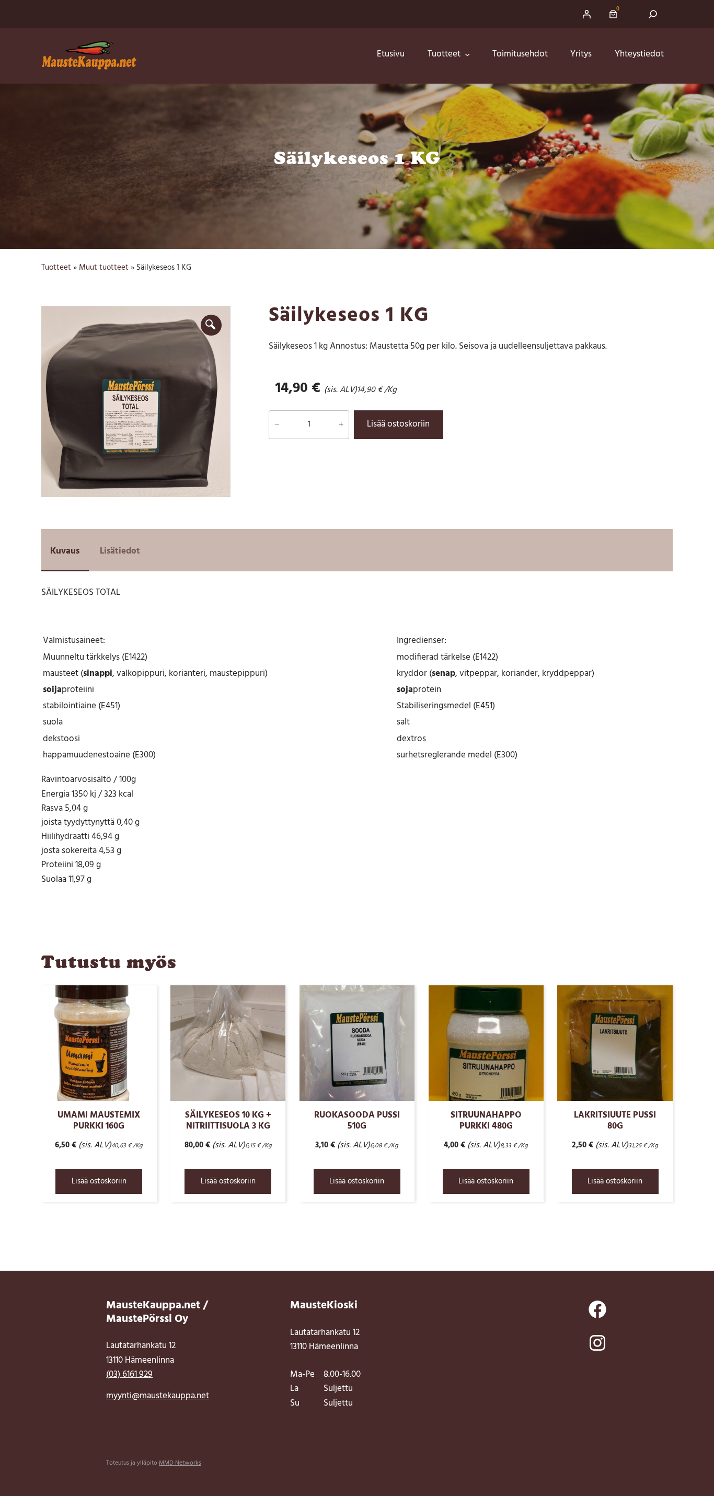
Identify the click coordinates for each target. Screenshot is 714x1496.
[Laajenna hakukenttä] (653, 14)
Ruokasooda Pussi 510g (357, 1121)
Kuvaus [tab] (64, 551)
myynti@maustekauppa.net (157, 1396)
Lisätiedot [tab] (120, 551)
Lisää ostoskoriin (398, 424)
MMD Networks (180, 1463)
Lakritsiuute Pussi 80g (615, 1121)
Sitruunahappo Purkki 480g (486, 1121)
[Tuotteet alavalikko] (470, 55)
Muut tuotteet (104, 267)
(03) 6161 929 (129, 1374)
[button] (211, 325)
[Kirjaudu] (586, 14)
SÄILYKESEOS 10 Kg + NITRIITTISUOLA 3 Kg (228, 1121)
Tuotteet (56, 267)
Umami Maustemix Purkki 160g (98, 1121)
